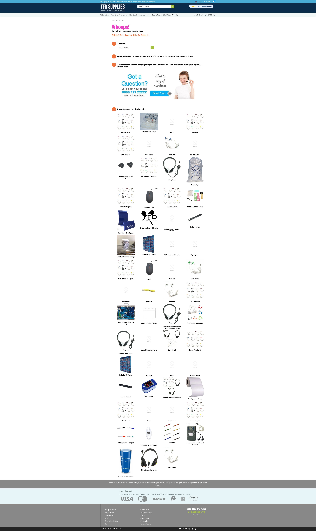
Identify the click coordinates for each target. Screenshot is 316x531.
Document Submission (145, 524)
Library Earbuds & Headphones (137, 15)
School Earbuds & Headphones (119, 15)
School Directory (144, 518)
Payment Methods (109, 515)
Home (113, 20)
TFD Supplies (109, 528)
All (148, 15)
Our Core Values (144, 521)
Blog (177, 15)
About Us (142, 515)
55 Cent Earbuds (104, 15)
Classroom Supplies (157, 15)
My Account (207, 2)
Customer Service (144, 510)
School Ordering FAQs (168, 15)
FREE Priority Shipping (146, 512)
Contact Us (107, 518)
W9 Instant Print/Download (111, 521)
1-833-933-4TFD (210, 15)
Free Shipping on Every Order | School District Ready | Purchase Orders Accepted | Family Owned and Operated (127, 2)
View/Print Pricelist (109, 512)
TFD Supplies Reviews (110, 510)
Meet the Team (108, 524)
